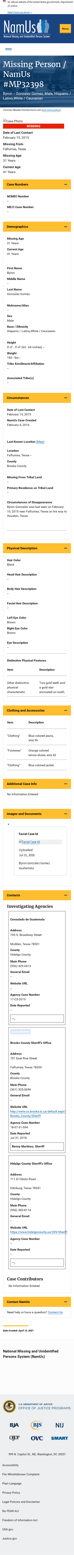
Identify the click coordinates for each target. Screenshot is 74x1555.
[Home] (26, 28)
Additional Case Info (22, 784)
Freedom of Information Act (20, 1520)
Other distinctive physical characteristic (18, 687)
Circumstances (18, 398)
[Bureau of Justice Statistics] (37, 1428)
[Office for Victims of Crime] (37, 1438)
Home (8, 48)
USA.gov (7, 1529)
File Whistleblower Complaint (20, 1474)
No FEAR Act (10, 1511)
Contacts (13, 895)
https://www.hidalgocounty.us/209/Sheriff (38, 1232)
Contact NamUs (18, 1302)
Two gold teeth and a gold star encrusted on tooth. (52, 687)
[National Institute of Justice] (59, 1423)
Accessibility (10, 1465)
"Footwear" (14, 750)
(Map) (40, 441)
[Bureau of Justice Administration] (14, 1423)
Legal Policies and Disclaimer (21, 1502)
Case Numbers (17, 184)
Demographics (17, 227)
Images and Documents (24, 814)
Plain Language (11, 1483)
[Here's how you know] (37, 7)
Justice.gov (9, 1538)
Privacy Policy (11, 1492)
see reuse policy (51, 110)
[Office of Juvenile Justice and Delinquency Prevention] (14, 1439)
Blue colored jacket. (41, 765)
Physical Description (22, 548)
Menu (65, 28)
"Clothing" (13, 736)
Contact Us (55, 1312)
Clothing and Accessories (26, 710)
